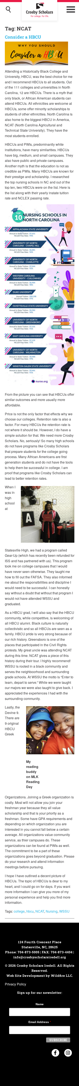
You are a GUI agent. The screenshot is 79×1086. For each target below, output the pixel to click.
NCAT (39, 911)
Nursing (52, 911)
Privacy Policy (15, 984)
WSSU (64, 911)
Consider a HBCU (23, 37)
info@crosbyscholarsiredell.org (39, 957)
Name (40, 1004)
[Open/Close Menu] (71, 9)
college (19, 911)
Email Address (39, 1022)
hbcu (30, 911)
